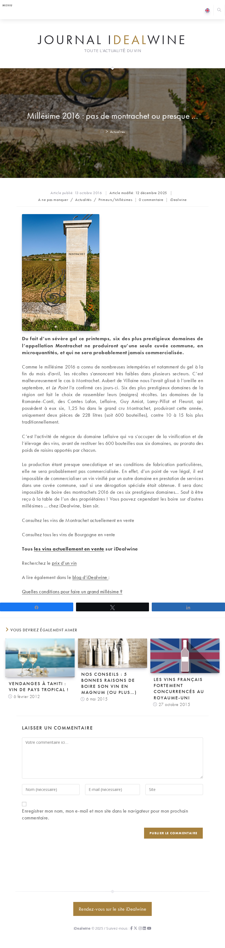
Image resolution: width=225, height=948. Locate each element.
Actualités (117, 131)
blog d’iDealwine (90, 577)
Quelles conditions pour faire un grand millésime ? (72, 591)
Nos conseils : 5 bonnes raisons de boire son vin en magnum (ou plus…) (109, 683)
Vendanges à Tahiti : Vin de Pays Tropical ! (39, 686)
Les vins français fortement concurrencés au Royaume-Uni (179, 688)
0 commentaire (151, 199)
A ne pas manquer (53, 199)
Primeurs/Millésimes (115, 199)
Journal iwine (112, 40)
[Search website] (219, 10)
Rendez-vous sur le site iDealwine (113, 909)
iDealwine (178, 199)
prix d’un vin (64, 563)
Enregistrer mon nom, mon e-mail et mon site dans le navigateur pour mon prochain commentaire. (105, 814)
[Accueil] (102, 131)
